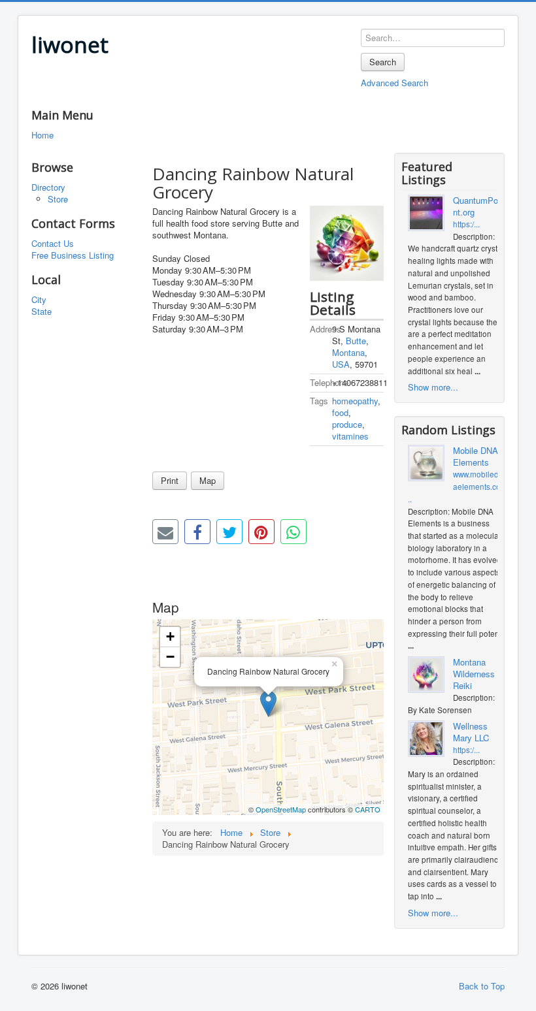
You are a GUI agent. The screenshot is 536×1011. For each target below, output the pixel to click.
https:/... (466, 224)
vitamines (350, 436)
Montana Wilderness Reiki (474, 674)
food (340, 412)
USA (341, 364)
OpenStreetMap (281, 809)
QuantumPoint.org (476, 206)
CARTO (367, 809)
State (41, 311)
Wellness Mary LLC (471, 732)
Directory (48, 187)
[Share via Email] (165, 531)
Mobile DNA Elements (475, 456)
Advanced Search (394, 82)
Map (207, 480)
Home (42, 135)
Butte (356, 340)
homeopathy (355, 400)
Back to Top (482, 986)
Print (169, 480)
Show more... (433, 387)
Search (382, 62)
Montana (348, 352)
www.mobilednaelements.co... (455, 486)
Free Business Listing (72, 255)
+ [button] (170, 636)
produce (347, 424)
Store (58, 199)
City (38, 300)
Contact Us (52, 243)
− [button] (170, 657)
